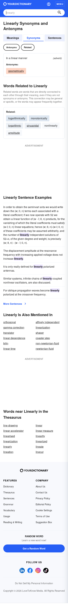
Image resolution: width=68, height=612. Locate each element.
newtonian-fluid (45, 349)
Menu (60, 3)
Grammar (8, 504)
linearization (43, 327)
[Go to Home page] (17, 4)
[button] (49, 3)
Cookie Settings (44, 510)
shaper (40, 333)
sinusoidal (33, 125)
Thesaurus (9, 492)
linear (39, 425)
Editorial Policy (43, 504)
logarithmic (14, 125)
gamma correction (13, 327)
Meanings (13, 38)
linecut (39, 452)
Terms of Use (43, 516)
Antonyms (11, 47)
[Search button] (59, 13)
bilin (5, 343)
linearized (41, 441)
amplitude (14, 133)
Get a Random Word (34, 548)
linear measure (44, 431)
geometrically (16, 71)
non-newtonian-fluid (47, 343)
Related (28, 47)
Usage (6, 516)
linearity (40, 436)
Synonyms (33, 38)
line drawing (10, 425)
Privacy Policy (43, 498)
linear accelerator (13, 431)
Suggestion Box (44, 522)
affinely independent (47, 322)
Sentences (54, 38)
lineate (40, 446)
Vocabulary (9, 510)
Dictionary (8, 486)
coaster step (43, 338)
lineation (8, 452)
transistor (8, 333)
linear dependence (14, 338)
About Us (40, 486)
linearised (9, 436)
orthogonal (9, 322)
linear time (9, 349)
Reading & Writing (12, 522)
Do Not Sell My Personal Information (34, 583)
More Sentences (12, 304)
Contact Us (41, 492)
